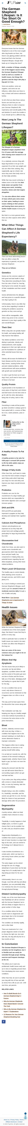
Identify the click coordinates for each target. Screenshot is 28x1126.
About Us (6, 1119)
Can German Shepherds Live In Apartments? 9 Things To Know (13, 600)
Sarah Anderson (6, 24)
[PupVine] (14, 3)
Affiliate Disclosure (11, 1122)
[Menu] (2, 3)
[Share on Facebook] (4, 1021)
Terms (22, 1119)
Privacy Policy (14, 1119)
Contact (20, 1122)
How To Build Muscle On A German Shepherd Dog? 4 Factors (12, 996)
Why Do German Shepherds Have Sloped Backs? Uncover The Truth (13, 1003)
